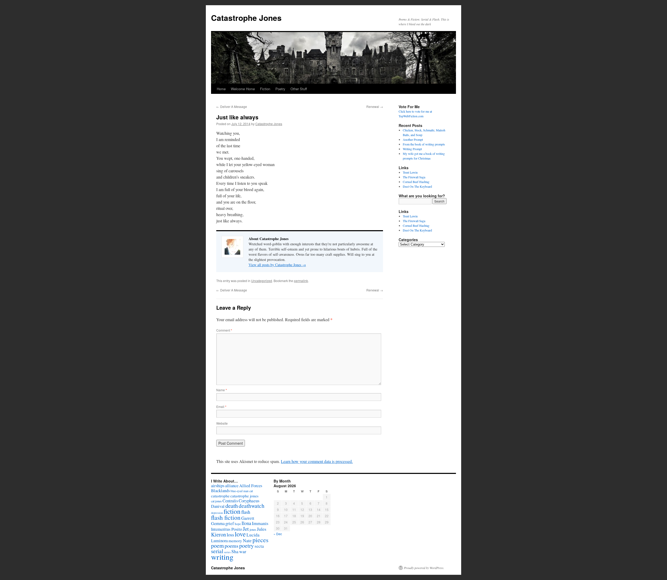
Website (222, 423)
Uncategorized (261, 280)
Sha (234, 551)
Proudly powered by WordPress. (424, 568)
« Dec (278, 534)
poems (231, 545)
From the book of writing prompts (424, 144)
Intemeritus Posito (226, 529)
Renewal (374, 106)
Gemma (218, 523)
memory (235, 540)
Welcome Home (243, 88)
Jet (246, 528)
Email (221, 406)
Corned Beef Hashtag (416, 182)
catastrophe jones (244, 495)
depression (217, 513)
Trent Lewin (410, 172)
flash (245, 512)
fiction (232, 511)
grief (229, 523)
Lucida (253, 535)
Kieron (218, 534)
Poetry (280, 88)
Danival (218, 506)
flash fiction (225, 517)
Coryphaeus (249, 501)
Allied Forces (250, 486)
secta (259, 546)
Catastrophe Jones (246, 17)
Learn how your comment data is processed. (317, 461)
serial (217, 551)
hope (238, 524)
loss (230, 534)
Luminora (219, 541)
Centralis (230, 501)
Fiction (265, 88)
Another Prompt (413, 139)
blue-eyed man (240, 491)
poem (217, 545)
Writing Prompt (412, 149)
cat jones (216, 501)
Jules (261, 529)
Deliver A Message (231, 106)
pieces (260, 540)
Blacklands (220, 490)
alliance (231, 486)
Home (221, 88)
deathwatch (251, 505)
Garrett (247, 518)
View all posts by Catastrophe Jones (277, 264)
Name (221, 390)
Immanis (260, 523)
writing (222, 557)
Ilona (246, 523)
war (242, 551)
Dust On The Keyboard (417, 186)
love (240, 534)
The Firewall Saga (414, 177)
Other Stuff (299, 88)
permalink (301, 280)
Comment (224, 330)
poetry (246, 545)
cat (251, 491)
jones (253, 529)
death (231, 505)
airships (217, 486)
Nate (247, 540)
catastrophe (220, 495)
